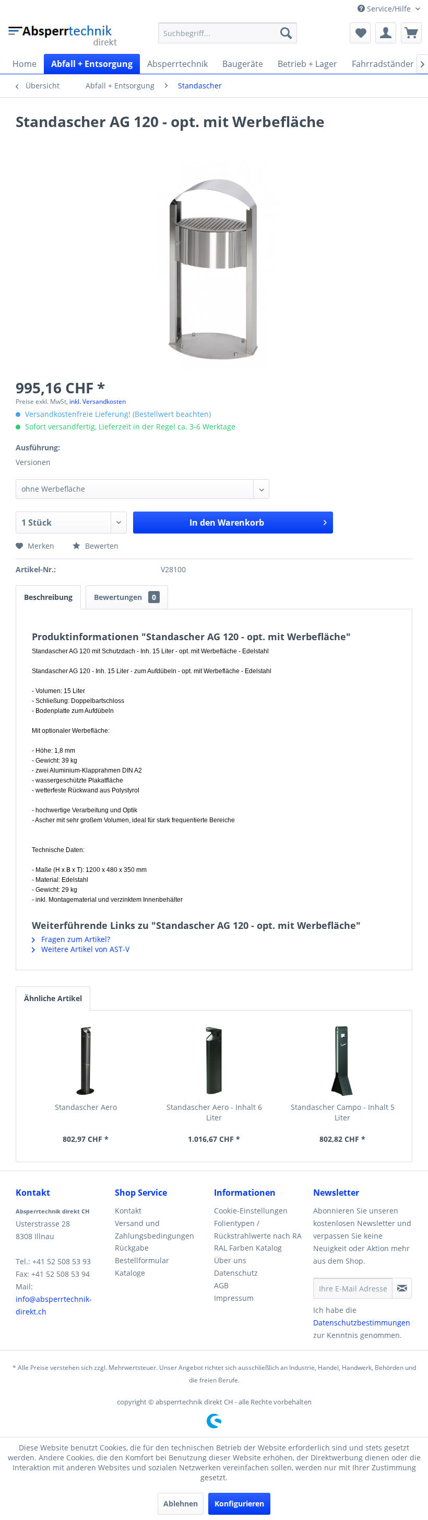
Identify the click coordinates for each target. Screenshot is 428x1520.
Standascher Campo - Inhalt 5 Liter (343, 1112)
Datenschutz (236, 1273)
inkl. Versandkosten (97, 401)
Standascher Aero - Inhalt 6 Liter (214, 1112)
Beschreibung (48, 597)
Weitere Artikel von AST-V (84, 949)
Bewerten (100, 546)
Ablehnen (180, 1503)
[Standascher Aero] (85, 1060)
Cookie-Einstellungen (251, 1211)
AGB (221, 1285)
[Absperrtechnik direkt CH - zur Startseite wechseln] (63, 35)
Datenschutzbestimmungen (361, 1323)
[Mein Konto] (385, 32)
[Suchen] (286, 32)
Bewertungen (125, 597)
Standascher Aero (86, 1107)
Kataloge (130, 1273)
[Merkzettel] (360, 32)
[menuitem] (228, 32)
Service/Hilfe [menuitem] (389, 9)
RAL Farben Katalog (248, 1248)
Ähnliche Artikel (53, 998)
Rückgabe (132, 1248)
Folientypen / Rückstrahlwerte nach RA (258, 1229)
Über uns (230, 1260)
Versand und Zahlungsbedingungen (154, 1229)
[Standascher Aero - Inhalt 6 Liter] (214, 1060)
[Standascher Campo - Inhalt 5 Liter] (342, 1060)
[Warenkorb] (411, 32)
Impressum (234, 1298)
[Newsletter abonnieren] (402, 1288)
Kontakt (128, 1211)
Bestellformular (142, 1260)
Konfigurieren (239, 1503)
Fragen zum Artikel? (74, 939)
